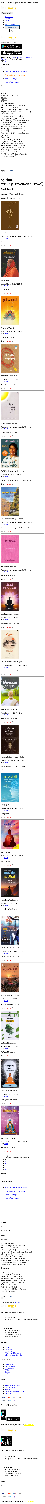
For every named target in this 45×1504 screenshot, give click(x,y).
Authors (3, 101)
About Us (8, 1349)
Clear (11, 171)
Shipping (8, 1389)
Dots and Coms (29, 1425)
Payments (8, 1393)
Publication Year (6, 97)
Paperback (4, 95)
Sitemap (7, 1372)
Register (12, 24)
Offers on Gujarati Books (13, 1355)
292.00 (23, 427)
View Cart (17, 1302)
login (6, 24)
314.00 (23, 236)
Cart (5, 62)
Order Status (9, 1364)
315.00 (18, 665)
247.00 (9, 379)
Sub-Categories (6, 1182)
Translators (4, 135)
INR (10, 30)
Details (6, 238)
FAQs (7, 20)
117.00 (9, 903)
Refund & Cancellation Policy (15, 1391)
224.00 (14, 856)
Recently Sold (9, 1368)
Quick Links (4, 1485)
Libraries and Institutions (13, 1353)
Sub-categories (6, 68)
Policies (3, 1489)
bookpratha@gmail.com (12, 1324)
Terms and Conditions (12, 1386)
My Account (9, 17)
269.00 (12, 475)
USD (11, 32)
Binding (3, 93)
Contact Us (8, 22)
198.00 (9, 1094)
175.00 (16, 760)
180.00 (9, 618)
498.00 (23, 522)
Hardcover (14, 95)
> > (16, 58)
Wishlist (7, 19)
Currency (12, 27)
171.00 (18, 1142)
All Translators (10, 1366)
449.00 (14, 808)
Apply (3, 171)
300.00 (23, 570)
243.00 (13, 332)
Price (2, 86)
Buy (2, 238)
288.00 (9, 1046)
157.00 (14, 951)
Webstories (8, 1374)
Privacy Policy (10, 1387)
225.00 (19, 284)
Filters (3, 1173)
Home (13, 57)
